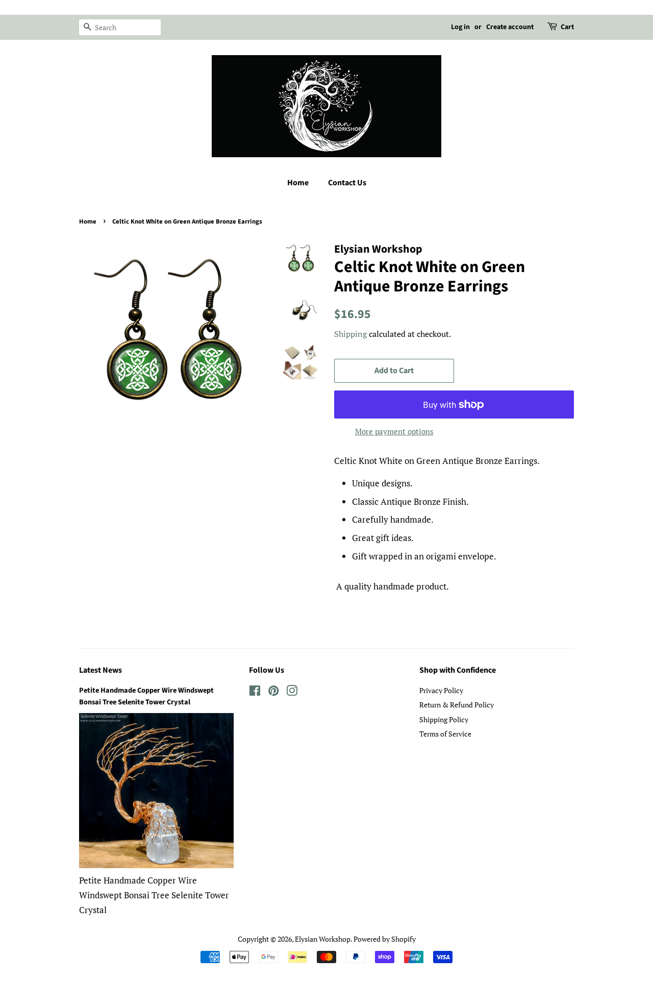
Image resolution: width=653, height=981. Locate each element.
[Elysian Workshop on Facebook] (255, 692)
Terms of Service (445, 734)
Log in (460, 27)
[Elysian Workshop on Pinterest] (273, 692)
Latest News (100, 670)
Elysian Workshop (322, 939)
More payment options (394, 431)
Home (298, 182)
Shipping (350, 333)
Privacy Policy (441, 690)
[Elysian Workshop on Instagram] (291, 692)
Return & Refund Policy (456, 704)
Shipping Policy (443, 719)
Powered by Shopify (385, 939)
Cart (567, 27)
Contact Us (347, 182)
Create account (510, 27)
